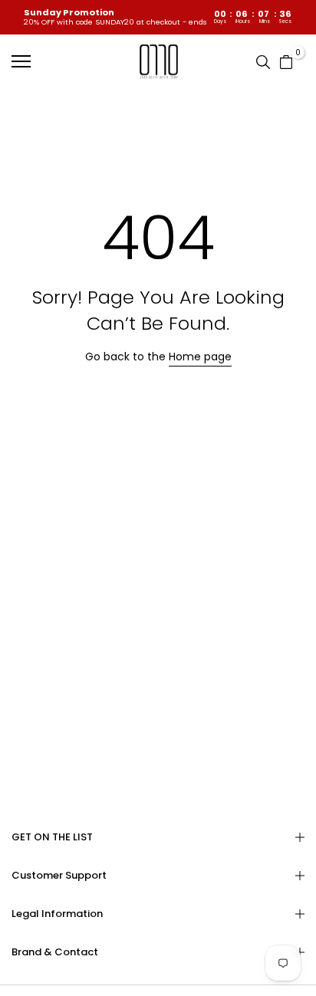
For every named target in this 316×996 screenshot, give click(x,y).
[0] (286, 60)
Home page (200, 356)
